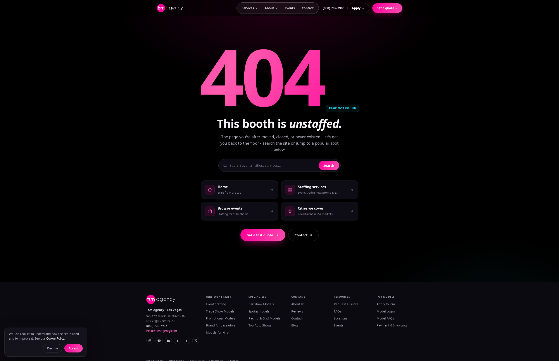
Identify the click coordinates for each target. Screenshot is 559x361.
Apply (358, 8)
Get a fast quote (260, 235)
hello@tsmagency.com (161, 331)
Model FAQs (385, 318)
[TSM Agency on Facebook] (177, 340)
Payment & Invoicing (392, 325)
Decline (52, 348)
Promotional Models (220, 318)
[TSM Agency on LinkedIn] (168, 340)
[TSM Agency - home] (170, 8)
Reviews (297, 311)
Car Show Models (261, 304)
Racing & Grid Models (264, 318)
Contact (308, 8)
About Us (298, 304)
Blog (294, 325)
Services (248, 8)
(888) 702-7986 (333, 8)
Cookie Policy (55, 338)
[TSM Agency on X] (195, 340)
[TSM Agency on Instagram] (150, 340)
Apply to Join (386, 304)
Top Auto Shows (260, 325)
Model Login (386, 311)
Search (328, 165)
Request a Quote (346, 304)
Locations (341, 318)
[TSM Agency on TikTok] (186, 340)
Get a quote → (387, 8)
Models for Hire (217, 332)
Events (290, 8)
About (269, 8)
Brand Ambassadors (221, 325)
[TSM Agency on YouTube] (159, 340)
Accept (74, 348)
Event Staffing (216, 304)
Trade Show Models (220, 311)
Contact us (303, 235)
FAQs (337, 311)
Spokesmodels (258, 311)
